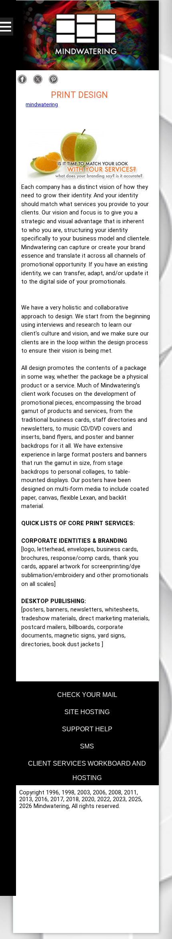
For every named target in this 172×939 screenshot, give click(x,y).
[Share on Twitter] (40, 82)
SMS (87, 746)
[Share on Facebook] (24, 82)
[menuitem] (86, 693)
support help (87, 729)
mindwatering (42, 104)
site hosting (87, 712)
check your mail (87, 694)
